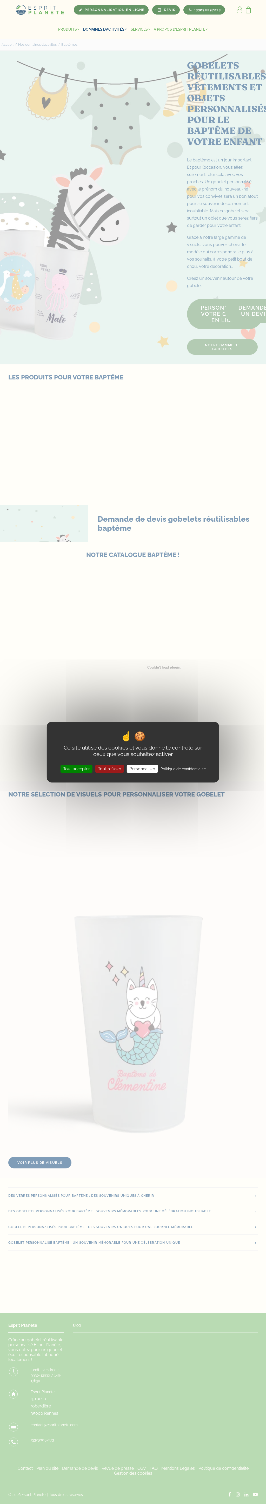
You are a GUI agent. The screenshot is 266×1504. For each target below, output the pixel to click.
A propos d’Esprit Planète (179, 29)
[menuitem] (69, 29)
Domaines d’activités (103, 29)
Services (139, 29)
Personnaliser (142, 768)
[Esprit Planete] (40, 10)
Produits (67, 29)
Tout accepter (76, 768)
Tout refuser (109, 768)
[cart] (247, 9)
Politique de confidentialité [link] (183, 769)
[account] (240, 9)
